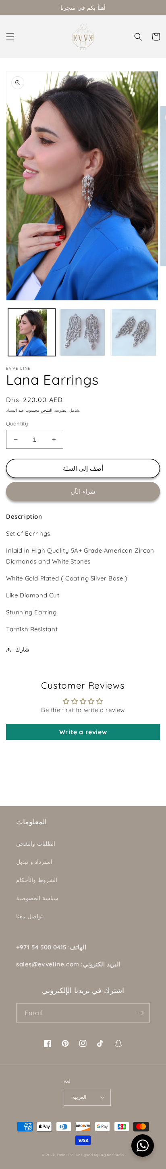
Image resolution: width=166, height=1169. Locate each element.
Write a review (83, 732)
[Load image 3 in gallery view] (134, 332)
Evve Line (65, 1155)
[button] (10, 37)
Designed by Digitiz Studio (100, 1155)
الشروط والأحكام (36, 880)
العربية (79, 1097)
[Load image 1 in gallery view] (31, 332)
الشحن (45, 410)
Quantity (17, 423)
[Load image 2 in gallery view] (82, 332)
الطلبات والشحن (35, 843)
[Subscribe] (140, 1012)
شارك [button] (22, 649)
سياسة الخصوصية (37, 898)
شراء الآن (83, 491)
